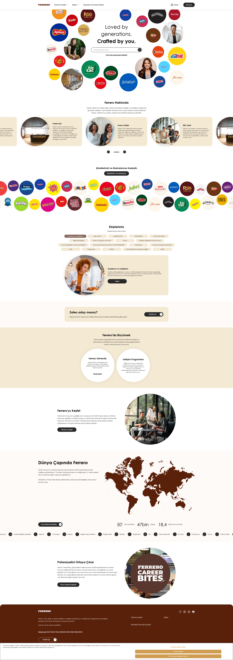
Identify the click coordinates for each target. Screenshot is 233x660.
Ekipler (74, 5)
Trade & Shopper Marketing (162, 245)
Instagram (184, 611)
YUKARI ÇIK (152, 314)
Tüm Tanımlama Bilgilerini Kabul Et (178, 656)
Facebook (180, 611)
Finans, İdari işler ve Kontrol (102, 240)
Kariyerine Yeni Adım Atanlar (93, 5)
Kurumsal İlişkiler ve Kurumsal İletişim (73, 245)
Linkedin (188, 611)
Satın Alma (97, 236)
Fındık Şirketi (138, 236)
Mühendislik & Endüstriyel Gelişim (137, 249)
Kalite (162, 249)
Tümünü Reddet (178, 651)
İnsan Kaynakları (159, 236)
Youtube (193, 611)
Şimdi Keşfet (97, 374)
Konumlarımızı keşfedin (49, 524)
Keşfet (117, 281)
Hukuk (125, 240)
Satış (70, 249)
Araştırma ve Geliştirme (75, 236)
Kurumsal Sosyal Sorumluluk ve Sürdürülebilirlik (108, 245)
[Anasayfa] (44, 5)
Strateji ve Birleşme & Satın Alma (150, 240)
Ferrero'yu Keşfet (60, 5)
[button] (108, 151)
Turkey (176, 5)
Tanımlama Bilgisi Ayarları (178, 647)
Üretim (112, 249)
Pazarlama (138, 245)
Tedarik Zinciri (118, 236)
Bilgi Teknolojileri (78, 240)
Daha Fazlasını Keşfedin (68, 585)
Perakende (91, 249)
